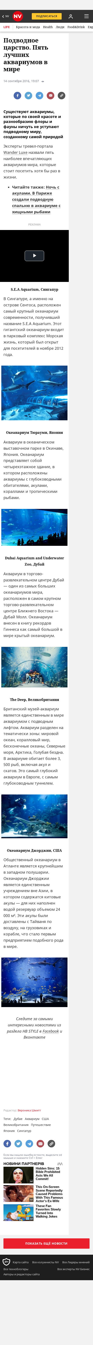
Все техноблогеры (15, 1269)
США (45, 1119)
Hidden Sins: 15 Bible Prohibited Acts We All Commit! (48, 1174)
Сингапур (24, 1131)
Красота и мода (28, 27)
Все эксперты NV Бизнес (73, 1269)
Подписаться (46, 16)
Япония (9, 1131)
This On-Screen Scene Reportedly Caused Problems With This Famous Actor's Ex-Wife (49, 1194)
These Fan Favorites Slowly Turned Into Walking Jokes (48, 1211)
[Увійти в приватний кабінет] (71, 16)
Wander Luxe (15, 152)
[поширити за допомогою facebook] (17, 95)
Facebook (51, 1031)
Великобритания (16, 1125)
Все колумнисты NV (45, 1262)
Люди (60, 27)
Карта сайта (21, 1262)
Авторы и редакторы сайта (21, 1274)
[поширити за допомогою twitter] (28, 95)
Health (48, 27)
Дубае (18, 1119)
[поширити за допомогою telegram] (39, 95)
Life (6, 27)
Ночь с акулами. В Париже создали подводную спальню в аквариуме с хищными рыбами (36, 199)
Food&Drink (76, 27)
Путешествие (41, 1125)
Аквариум (32, 1119)
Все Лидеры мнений (76, 1262)
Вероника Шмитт (29, 1110)
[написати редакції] (50, 95)
